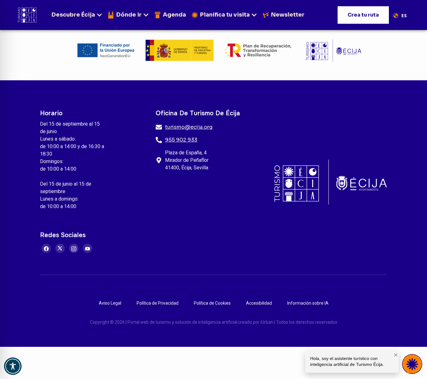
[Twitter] (60, 248)
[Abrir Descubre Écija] (99, 15)
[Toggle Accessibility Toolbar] (13, 366)
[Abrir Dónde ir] (146, 15)
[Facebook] (46, 248)
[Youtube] (87, 248)
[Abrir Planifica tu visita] (254, 15)
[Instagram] (73, 248)
